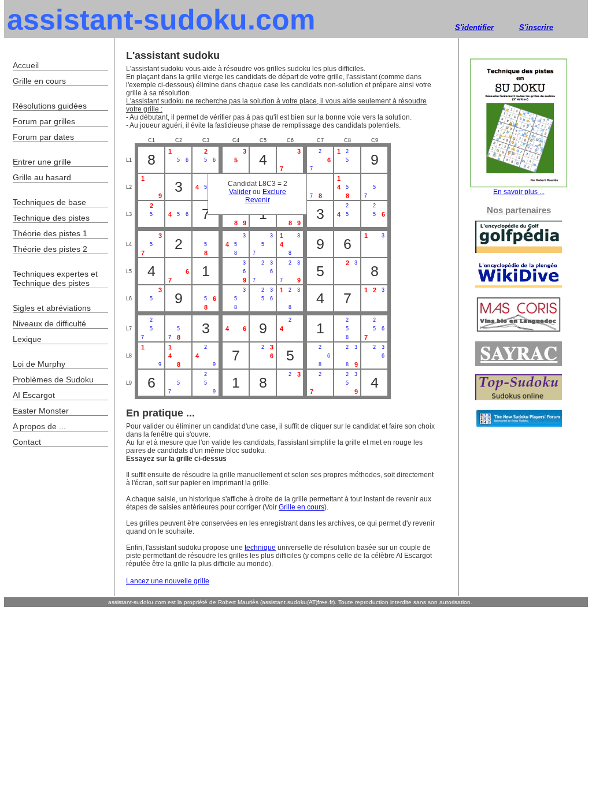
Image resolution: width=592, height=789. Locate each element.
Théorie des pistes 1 (50, 233)
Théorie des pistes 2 (50, 249)
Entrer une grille (42, 161)
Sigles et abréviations (52, 307)
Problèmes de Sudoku (53, 379)
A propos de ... (39, 426)
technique (260, 548)
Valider (240, 192)
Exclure (274, 192)
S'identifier (474, 27)
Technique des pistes (51, 217)
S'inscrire (536, 27)
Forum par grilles (44, 121)
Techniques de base (49, 202)
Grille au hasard (42, 177)
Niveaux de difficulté (49, 323)
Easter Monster (41, 410)
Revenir (257, 200)
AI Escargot (34, 395)
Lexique (27, 339)
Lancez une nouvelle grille (167, 581)
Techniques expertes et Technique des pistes (55, 278)
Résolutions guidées (50, 105)
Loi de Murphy (39, 364)
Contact (27, 441)
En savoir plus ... (519, 192)
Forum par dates (43, 137)
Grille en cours (301, 507)
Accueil (26, 65)
